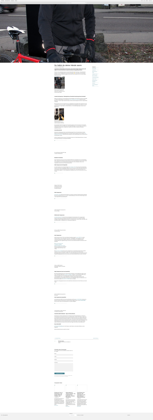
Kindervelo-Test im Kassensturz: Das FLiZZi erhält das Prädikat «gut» (58, 394)
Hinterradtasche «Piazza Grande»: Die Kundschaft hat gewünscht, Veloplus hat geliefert (70, 395)
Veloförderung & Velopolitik (94, 81)
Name (55, 353)
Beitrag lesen (56, 405)
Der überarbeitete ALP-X (58, 217)
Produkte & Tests (94, 74)
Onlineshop (2, 0)
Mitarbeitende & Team (94, 72)
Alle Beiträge (94, 68)
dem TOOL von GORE (59, 250)
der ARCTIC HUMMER (68, 274)
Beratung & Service (7, 0)
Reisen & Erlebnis (94, 75)
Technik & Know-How (95, 77)
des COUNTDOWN (79, 299)
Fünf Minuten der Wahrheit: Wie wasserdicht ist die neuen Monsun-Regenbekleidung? (81, 395)
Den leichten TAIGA (57, 194)
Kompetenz (12, 0)
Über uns (147, 0)
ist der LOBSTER (78, 237)
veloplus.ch (150, 0)
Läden (142, 0)
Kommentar (56, 362)
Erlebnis (16, 0)
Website (55, 359)
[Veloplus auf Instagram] (3, 415)
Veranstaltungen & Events (95, 85)
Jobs (144, 0)
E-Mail (55, 356)
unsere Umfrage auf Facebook (74, 99)
